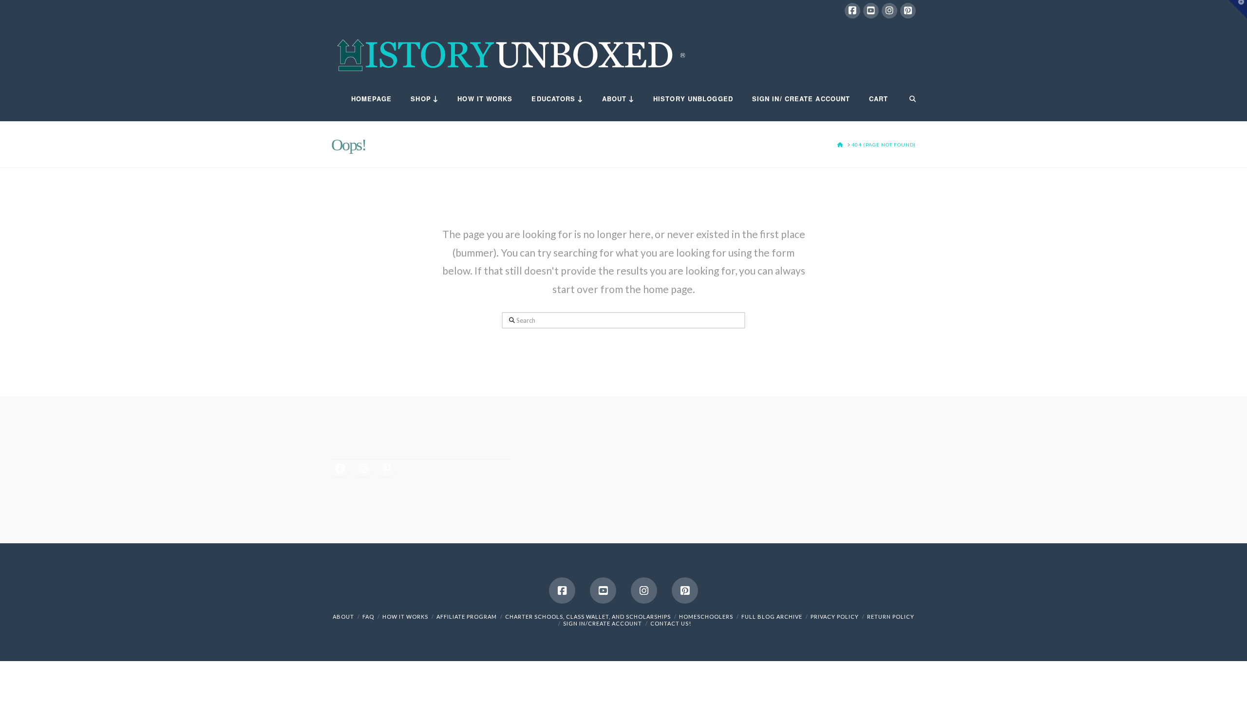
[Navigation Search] (906, 99)
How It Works (405, 616)
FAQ (368, 616)
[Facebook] (852, 10)
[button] (1237, 9)
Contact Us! (670, 623)
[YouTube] (871, 10)
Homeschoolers (706, 616)
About (343, 616)
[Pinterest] (908, 10)
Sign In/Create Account (602, 623)
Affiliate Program (466, 616)
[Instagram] (889, 10)
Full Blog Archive (771, 616)
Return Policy (890, 616)
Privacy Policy (835, 616)
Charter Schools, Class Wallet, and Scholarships (588, 616)
